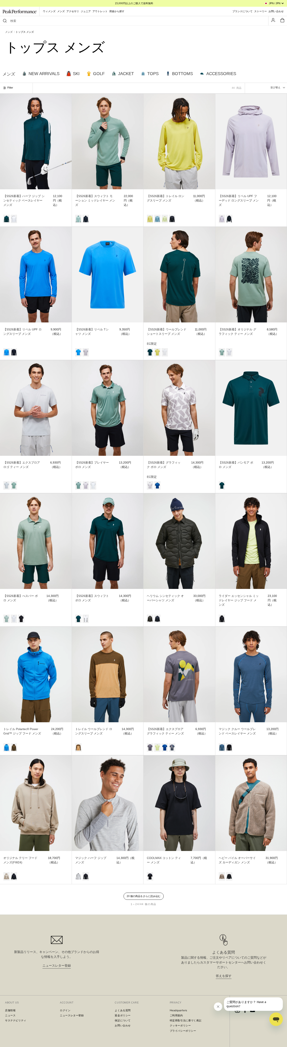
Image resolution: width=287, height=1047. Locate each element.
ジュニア (86, 11)
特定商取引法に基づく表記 (185, 1020)
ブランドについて (242, 11)
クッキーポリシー (180, 1025)
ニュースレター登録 (56, 965)
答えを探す (224, 976)
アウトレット (100, 11)
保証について (123, 1020)
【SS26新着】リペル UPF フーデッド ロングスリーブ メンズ (239, 200)
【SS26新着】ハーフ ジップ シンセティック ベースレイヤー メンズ (24, 200)
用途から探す (116, 11)
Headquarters (178, 1010)
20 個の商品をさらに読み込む (144, 896)
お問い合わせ (123, 1025)
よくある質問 (123, 1010)
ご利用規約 (176, 1015)
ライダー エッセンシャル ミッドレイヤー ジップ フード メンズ (239, 600)
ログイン (65, 1010)
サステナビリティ (15, 1020)
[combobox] (136, 20)
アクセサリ (72, 11)
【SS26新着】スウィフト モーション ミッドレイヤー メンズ (95, 200)
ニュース (10, 1015)
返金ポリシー (123, 1015)
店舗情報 (10, 1010)
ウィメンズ (49, 11)
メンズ (61, 11)
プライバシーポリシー (183, 1030)
